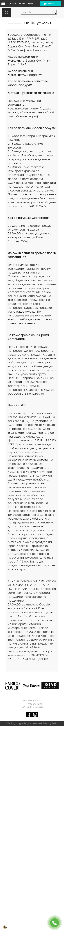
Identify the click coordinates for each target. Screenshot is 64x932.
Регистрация (17, 3)
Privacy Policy (51, 723)
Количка (52, 3)
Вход (30, 3)
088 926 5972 (35, 700)
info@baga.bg (36, 706)
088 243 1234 (35, 703)
